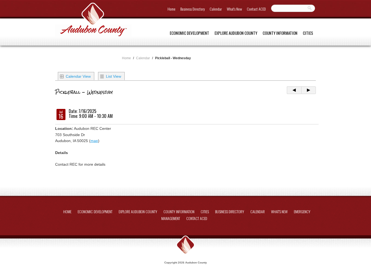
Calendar (216, 9)
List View (113, 76)
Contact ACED (256, 9)
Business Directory (192, 9)
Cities (308, 33)
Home (171, 9)
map (94, 141)
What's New (234, 9)
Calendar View (78, 76)
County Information (280, 33)
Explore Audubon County (236, 33)
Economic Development (189, 33)
